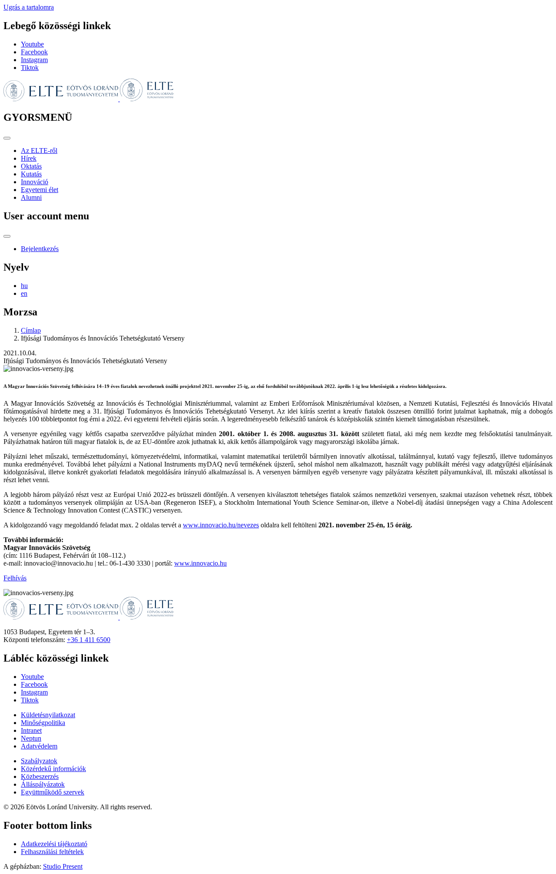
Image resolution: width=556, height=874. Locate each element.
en (24, 293)
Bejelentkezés (40, 248)
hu (24, 285)
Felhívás (14, 578)
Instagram (34, 59)
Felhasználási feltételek (52, 851)
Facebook (34, 52)
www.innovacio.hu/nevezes (221, 525)
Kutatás (31, 174)
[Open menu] (6, 138)
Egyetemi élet (39, 189)
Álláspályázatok (43, 784)
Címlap (31, 330)
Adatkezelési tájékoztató (54, 844)
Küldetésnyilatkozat (48, 714)
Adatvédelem (39, 746)
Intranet (31, 730)
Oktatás (31, 166)
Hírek (28, 158)
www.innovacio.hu (200, 563)
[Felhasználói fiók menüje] (6, 236)
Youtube (32, 44)
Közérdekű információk (53, 768)
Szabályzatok (39, 761)
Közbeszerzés (40, 776)
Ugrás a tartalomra (28, 7)
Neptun (31, 738)
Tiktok (30, 67)
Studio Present (63, 866)
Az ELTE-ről (39, 150)
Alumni (31, 197)
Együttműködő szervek (52, 792)
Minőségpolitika (43, 722)
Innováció (34, 181)
